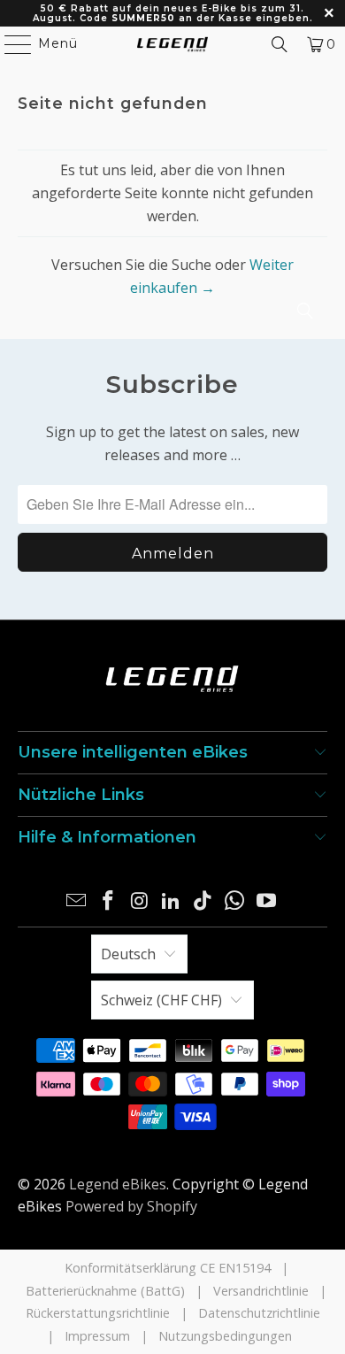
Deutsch (128, 954)
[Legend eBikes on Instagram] (139, 901)
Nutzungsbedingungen (225, 1335)
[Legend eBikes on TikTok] (203, 901)
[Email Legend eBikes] (77, 901)
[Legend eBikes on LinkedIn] (171, 901)
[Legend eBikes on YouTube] (266, 901)
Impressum (97, 1335)
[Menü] (9, 44)
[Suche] (279, 44)
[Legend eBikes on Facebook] (109, 901)
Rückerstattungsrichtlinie (98, 1312)
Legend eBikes (117, 1184)
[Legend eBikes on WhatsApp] (235, 901)
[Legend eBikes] (173, 44)
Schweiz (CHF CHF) (161, 1000)
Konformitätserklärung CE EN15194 (168, 1267)
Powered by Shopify (131, 1206)
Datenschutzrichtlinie (259, 1312)
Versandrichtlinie (261, 1290)
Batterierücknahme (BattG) (105, 1290)
